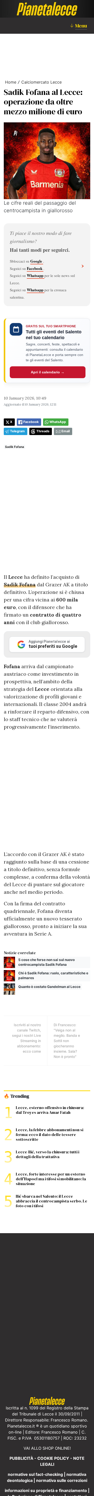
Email (65, 431)
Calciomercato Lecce (41, 82)
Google (36, 261)
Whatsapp (35, 275)
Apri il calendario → (47, 372)
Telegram (17, 431)
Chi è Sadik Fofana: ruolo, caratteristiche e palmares (53, 975)
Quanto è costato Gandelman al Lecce (49, 987)
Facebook (35, 268)
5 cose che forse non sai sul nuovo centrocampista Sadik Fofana (46, 962)
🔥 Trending (16, 1096)
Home (10, 82)
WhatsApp (57, 422)
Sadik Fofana (14, 447)
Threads (42, 431)
